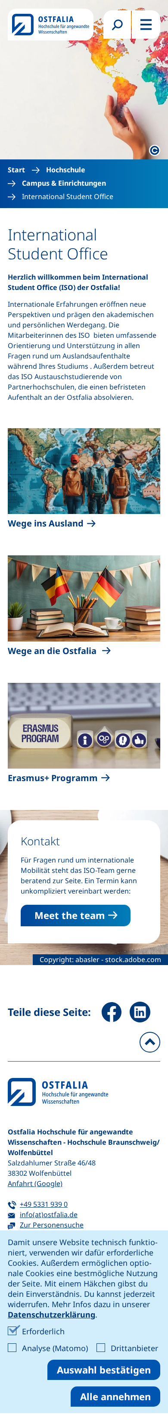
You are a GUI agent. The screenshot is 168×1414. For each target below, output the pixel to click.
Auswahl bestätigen (104, 1369)
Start (16, 170)
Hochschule (65, 170)
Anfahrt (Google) (35, 1183)
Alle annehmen (115, 1396)
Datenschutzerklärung (51, 1314)
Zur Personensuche (52, 1225)
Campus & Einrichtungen (64, 183)
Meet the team (69, 915)
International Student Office (67, 197)
